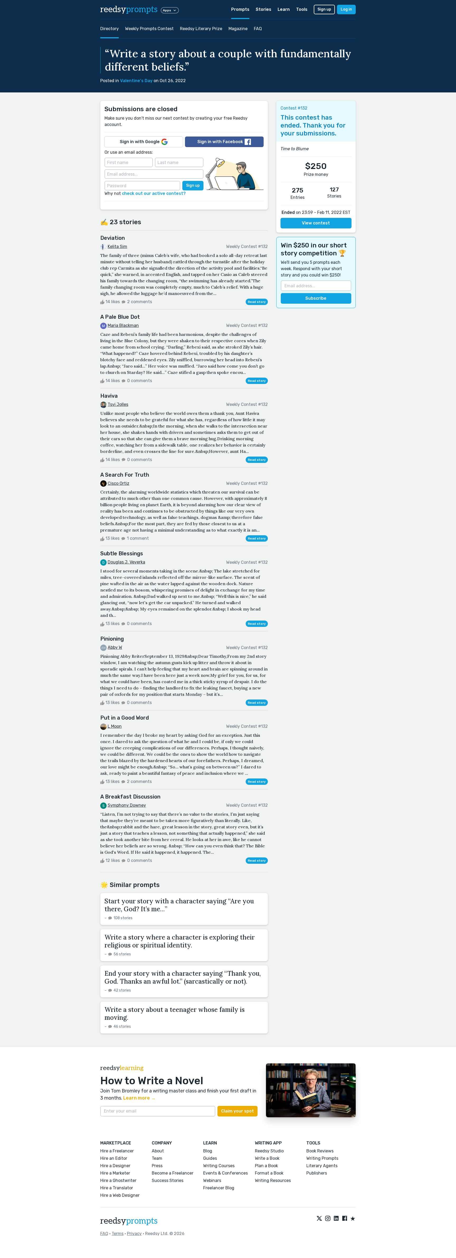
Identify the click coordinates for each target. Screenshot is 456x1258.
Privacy (134, 1233)
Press (157, 1165)
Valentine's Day (136, 80)
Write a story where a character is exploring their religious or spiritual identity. (179, 941)
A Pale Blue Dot (120, 317)
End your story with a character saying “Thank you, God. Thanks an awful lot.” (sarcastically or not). (182, 977)
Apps (167, 10)
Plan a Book (266, 1165)
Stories (263, 9)
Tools (301, 9)
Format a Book (269, 1173)
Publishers (316, 1173)
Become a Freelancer (172, 1173)
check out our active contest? (154, 193)
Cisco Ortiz (118, 483)
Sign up (324, 9)
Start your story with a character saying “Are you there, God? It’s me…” (179, 905)
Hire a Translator (116, 1187)
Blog (207, 1150)
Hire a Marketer (115, 1173)
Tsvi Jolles (118, 404)
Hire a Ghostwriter (118, 1180)
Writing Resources (273, 1180)
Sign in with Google (140, 141)
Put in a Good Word (124, 718)
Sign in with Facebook (220, 141)
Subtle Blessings (121, 553)
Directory (109, 28)
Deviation (112, 238)
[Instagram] (328, 1219)
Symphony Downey (127, 805)
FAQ (258, 28)
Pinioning (112, 639)
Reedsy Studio (269, 1150)
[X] (319, 1219)
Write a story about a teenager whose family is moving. (174, 1014)
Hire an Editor (113, 1158)
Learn (284, 9)
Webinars (212, 1180)
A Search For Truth (124, 475)
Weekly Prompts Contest (149, 28)
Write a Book (267, 1158)
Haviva (109, 396)
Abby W (115, 647)
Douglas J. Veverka (126, 562)
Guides (210, 1158)
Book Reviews (320, 1150)
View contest (316, 223)
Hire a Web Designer (120, 1195)
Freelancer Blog (218, 1187)
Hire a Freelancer (117, 1150)
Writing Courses (219, 1165)
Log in (346, 9)
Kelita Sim (117, 246)
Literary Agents (322, 1165)
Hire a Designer (115, 1165)
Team (157, 1158)
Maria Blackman (123, 325)
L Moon (115, 726)
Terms (118, 1233)
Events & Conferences (225, 1173)
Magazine (238, 28)
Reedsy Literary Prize (201, 28)
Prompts (240, 9)
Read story (257, 302)
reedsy (129, 9)
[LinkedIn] (336, 1219)
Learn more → (139, 1098)
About (158, 1150)
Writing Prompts (322, 1158)
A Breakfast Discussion (130, 797)
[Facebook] (344, 1219)
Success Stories (167, 1180)
